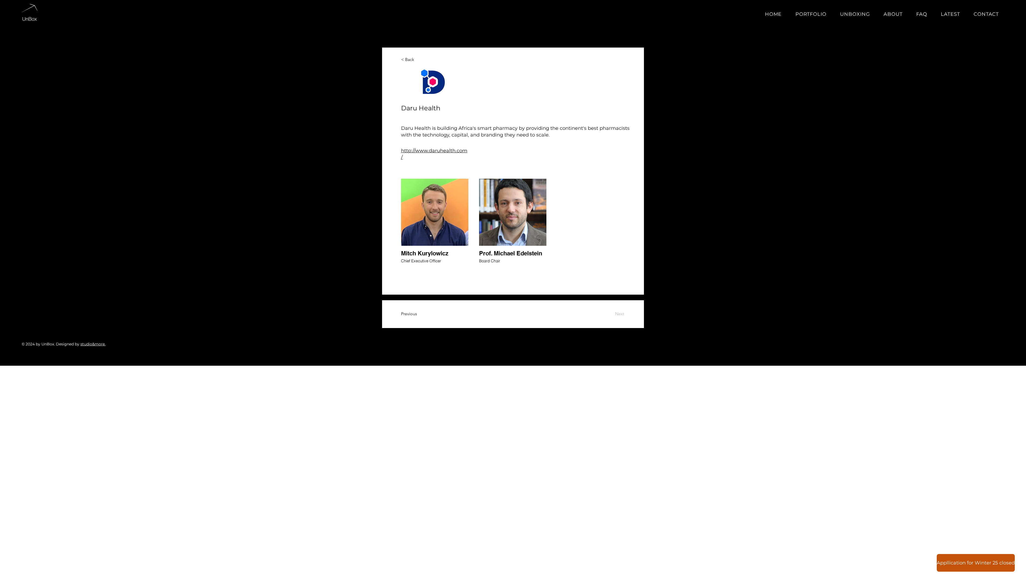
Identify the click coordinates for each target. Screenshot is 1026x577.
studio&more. (93, 344)
